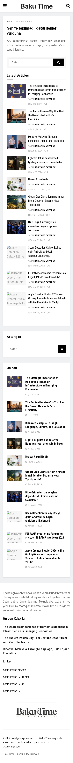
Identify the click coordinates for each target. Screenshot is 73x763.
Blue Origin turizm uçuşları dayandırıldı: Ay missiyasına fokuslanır (42, 226)
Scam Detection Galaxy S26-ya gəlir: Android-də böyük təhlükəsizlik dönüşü (44, 252)
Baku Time (36, 6)
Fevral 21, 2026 (37, 189)
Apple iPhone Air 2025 (14, 669)
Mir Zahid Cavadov (45, 99)
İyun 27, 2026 (36, 172)
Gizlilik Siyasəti (11, 746)
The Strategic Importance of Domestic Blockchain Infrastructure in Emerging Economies (47, 90)
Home (10, 21)
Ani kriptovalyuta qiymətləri (18, 738)
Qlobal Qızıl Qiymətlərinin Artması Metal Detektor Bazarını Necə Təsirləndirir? (46, 201)
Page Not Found (24, 21)
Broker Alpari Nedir (38, 179)
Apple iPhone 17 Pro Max (16, 676)
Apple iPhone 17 (11, 691)
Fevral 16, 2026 (37, 215)
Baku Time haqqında (50, 738)
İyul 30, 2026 (36, 104)
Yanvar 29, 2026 (37, 287)
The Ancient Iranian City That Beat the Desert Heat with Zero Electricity (46, 115)
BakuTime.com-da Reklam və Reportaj (24, 742)
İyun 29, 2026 (36, 151)
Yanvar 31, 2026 (37, 240)
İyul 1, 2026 (35, 129)
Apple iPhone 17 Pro (14, 684)
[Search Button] (58, 62)
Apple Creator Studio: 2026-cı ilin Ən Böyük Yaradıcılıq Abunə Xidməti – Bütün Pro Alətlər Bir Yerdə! (47, 298)
